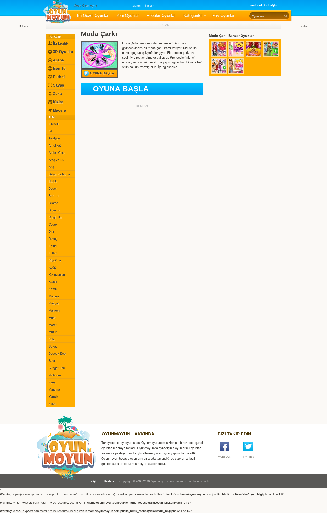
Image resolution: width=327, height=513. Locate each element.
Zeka (57, 94)
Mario (52, 317)
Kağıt (52, 267)
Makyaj (54, 303)
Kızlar (58, 102)
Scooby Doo (57, 353)
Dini (51, 231)
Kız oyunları (57, 274)
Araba (58, 60)
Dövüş (53, 238)
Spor (52, 360)
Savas (53, 346)
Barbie (53, 181)
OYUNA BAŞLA (121, 88)
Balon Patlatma (59, 174)
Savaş (58, 85)
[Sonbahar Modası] (271, 49)
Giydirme (55, 260)
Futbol (59, 77)
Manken (54, 310)
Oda (51, 339)
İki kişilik (60, 43)
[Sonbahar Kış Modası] (219, 66)
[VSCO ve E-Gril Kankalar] (236, 66)
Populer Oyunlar (161, 15)
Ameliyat (55, 145)
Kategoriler (193, 15)
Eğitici (53, 245)
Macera (59, 110)
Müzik (53, 332)
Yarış (52, 382)
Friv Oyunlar (223, 15)
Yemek (53, 396)
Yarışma (54, 389)
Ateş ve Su (56, 159)
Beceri (53, 188)
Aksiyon (54, 138)
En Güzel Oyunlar (93, 15)
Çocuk (53, 224)
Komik (53, 289)
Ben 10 (59, 68)
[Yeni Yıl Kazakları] (219, 49)
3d (50, 131)
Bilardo (53, 202)
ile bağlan (263, 5)
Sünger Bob (57, 367)
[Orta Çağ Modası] (253, 49)
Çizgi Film (55, 217)
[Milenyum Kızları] (236, 49)
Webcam (55, 375)
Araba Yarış (57, 152)
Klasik (53, 281)
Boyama (54, 210)
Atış (51, 167)
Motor (52, 324)
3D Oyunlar (63, 52)
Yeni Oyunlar (127, 15)
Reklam (135, 5)
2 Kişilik (54, 123)
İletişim (149, 5)
